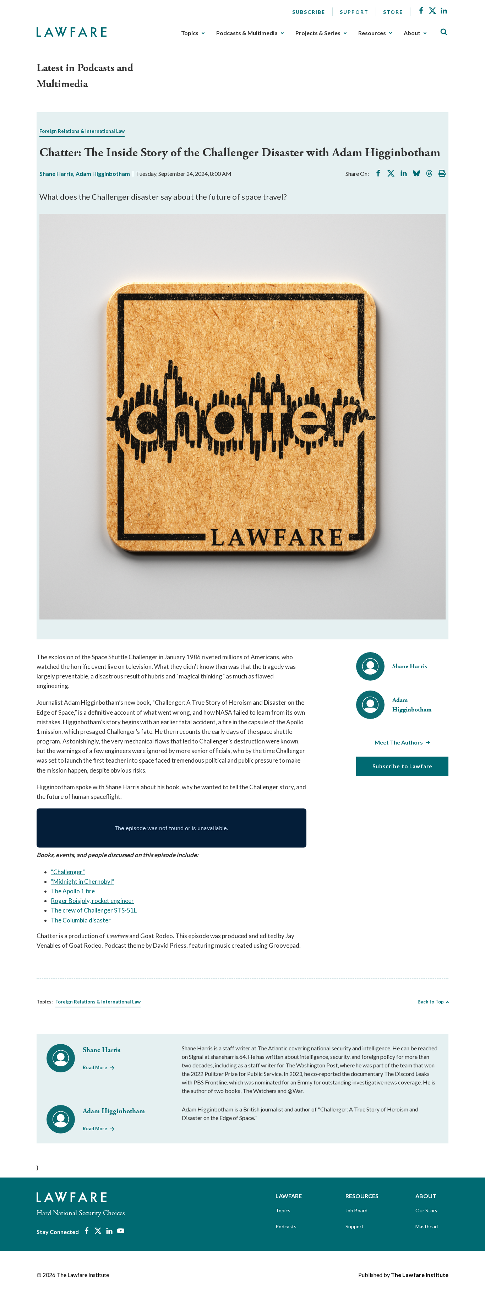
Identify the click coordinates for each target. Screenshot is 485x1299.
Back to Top (431, 1002)
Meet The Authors (399, 742)
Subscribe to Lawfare (402, 766)
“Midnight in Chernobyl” (82, 881)
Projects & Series (317, 33)
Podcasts (286, 1226)
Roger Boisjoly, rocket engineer (92, 900)
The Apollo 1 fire (73, 891)
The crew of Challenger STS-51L (94, 910)
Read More (95, 1067)
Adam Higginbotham (103, 173)
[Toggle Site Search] (443, 32)
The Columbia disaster (81, 920)
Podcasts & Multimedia (247, 33)
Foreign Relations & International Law (82, 131)
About (412, 33)
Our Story (426, 1210)
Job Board (356, 1210)
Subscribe (308, 12)
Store (393, 12)
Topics (189, 33)
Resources (372, 33)
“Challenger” (68, 872)
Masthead (426, 1226)
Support (354, 12)
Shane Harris (56, 173)
